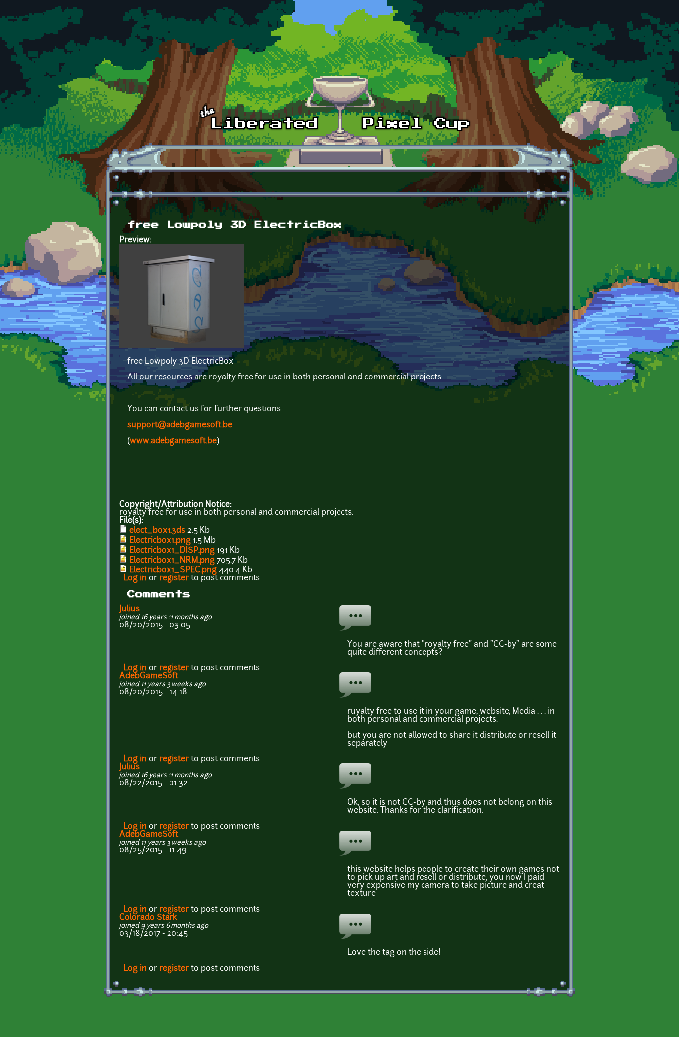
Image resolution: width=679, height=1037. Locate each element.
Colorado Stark (148, 918)
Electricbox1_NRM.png (172, 561)
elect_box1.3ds (157, 531)
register (174, 578)
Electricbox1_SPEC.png (173, 570)
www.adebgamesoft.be (173, 441)
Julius (129, 609)
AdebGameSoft (148, 676)
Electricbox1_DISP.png (172, 551)
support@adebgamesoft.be (179, 425)
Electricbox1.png (160, 541)
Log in (135, 578)
